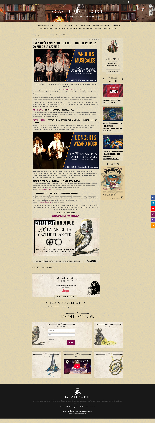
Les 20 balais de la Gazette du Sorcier (73, 90)
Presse (62, 407)
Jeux (113, 28)
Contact (92, 407)
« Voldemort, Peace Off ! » (45, 190)
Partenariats (84, 407)
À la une (48, 261)
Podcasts (72, 28)
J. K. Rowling (114, 25)
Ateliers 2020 (82, 413)
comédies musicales (47, 267)
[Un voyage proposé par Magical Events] (113, 90)
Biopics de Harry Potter (81, 25)
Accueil (100, 2)
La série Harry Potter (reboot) (45, 25)
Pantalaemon (38, 39)
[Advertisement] (113, 233)
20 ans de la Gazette (64, 35)
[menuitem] (100, 2)
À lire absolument (56, 261)
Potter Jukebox (39, 120)
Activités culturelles (67, 261)
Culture (64, 28)
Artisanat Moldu (45, 28)
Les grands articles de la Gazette (89, 28)
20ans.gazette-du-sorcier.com (65, 215)
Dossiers (105, 28)
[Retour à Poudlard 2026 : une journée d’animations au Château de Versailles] (113, 114)
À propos (107, 2)
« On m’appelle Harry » (45, 202)
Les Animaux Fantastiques (100, 25)
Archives (56, 35)
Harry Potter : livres (64, 25)
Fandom (56, 28)
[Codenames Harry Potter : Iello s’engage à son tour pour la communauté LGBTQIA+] (113, 142)
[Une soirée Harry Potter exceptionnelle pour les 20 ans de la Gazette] (66, 65)
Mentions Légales (72, 407)
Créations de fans (78, 261)
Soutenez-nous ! (118, 2)
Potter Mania (38, 109)
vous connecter (60, 307)
